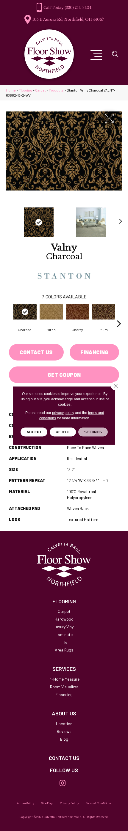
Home (11, 90)
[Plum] (103, 311)
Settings (93, 432)
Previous (9, 219)
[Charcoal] (25, 311)
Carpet (40, 90)
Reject (63, 432)
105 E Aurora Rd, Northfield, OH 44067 (68, 19)
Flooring (25, 90)
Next (119, 219)
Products (56, 90)
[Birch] (51, 312)
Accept (33, 432)
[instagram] (62, 783)
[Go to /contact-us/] (64, 758)
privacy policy (63, 413)
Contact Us (36, 352)
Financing (94, 352)
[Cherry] (77, 312)
